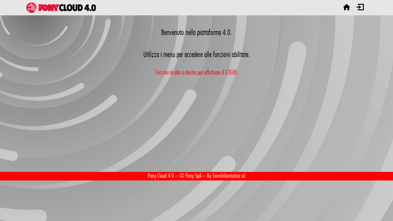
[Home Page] (61, 7)
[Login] (360, 8)
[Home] (346, 8)
